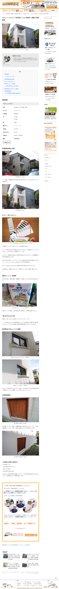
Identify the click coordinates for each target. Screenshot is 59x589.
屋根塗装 (46, 180)
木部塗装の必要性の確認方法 (12, 93)
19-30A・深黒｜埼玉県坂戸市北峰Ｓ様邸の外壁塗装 (33, 565)
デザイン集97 (26, 585)
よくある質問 (50, 582)
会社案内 (53, 10)
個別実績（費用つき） (49, 166)
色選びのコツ (19, 585)
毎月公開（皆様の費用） (27, 583)
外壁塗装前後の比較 (9, 79)
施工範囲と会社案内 (51, 583)
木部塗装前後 (7, 91)
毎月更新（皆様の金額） (29, 10)
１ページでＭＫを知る (42, 10)
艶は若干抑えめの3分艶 (11, 86)
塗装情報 (6, 74)
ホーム (5, 10)
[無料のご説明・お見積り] (51, 7)
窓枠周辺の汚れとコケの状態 (11, 88)
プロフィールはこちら (6, 64)
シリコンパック (17, 125)
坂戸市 (46, 160)
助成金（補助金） (48, 174)
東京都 (46, 171)
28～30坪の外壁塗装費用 (12, 544)
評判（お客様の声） (48, 177)
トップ (18, 582)
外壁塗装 (46, 163)
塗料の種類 (19, 583)
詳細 (6, 142)
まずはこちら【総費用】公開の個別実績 (13, 495)
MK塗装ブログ (47, 157)
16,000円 (16, 129)
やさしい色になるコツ (9, 81)
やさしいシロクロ (10, 76)
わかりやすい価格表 (15, 10)
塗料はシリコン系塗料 (9, 83)
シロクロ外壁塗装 (26, 544)
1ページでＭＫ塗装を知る (26, 582)
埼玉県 (46, 168)
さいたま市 (20, 544)
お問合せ (40, 585)
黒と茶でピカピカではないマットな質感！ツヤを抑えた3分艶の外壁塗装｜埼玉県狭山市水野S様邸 (33, 558)
